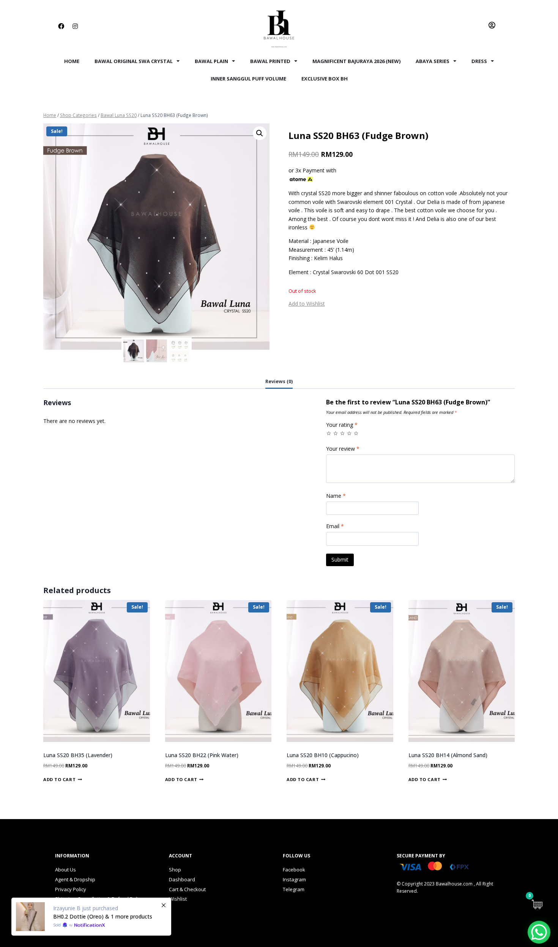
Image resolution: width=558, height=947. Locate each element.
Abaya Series (432, 61)
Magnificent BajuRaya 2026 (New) (356, 61)
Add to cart (59, 779)
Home (71, 61)
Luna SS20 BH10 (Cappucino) (323, 755)
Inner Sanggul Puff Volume (248, 78)
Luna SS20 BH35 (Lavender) (77, 755)
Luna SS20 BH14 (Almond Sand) (447, 755)
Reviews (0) (279, 381)
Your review (342, 448)
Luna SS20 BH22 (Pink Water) (201, 755)
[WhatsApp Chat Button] (539, 932)
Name (336, 495)
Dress (479, 61)
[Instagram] (75, 26)
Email (335, 526)
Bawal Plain (211, 61)
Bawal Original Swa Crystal (134, 61)
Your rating (342, 424)
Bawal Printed (270, 61)
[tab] (279, 382)
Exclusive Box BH (324, 78)
